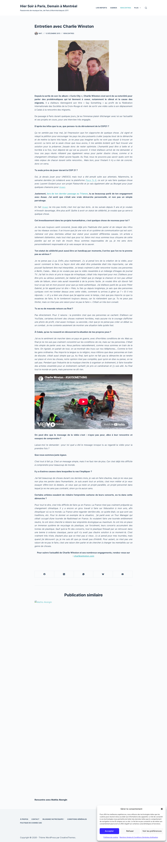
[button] (161, 809)
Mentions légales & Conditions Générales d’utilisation (139, 837)
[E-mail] (122, 574)
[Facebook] (44, 574)
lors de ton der (55, 193)
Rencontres (125, 8)
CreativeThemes (67, 837)
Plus (136, 8)
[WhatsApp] (83, 574)
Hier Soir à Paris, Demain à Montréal (48, 6)
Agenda (113, 8)
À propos (24, 819)
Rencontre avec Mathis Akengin (51, 799)
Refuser (130, 831)
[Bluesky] (103, 574)
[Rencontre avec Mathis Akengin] (83, 698)
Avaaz (62, 187)
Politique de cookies (110, 837)
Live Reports (101, 8)
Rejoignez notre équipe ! (53, 819)
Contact (35, 819)
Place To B (91, 180)
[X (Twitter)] (64, 574)
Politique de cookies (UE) (31, 823)
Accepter (109, 831)
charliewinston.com (84, 556)
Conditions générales (77, 819)
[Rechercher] (146, 8)
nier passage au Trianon (75, 193)
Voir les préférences (152, 831)
